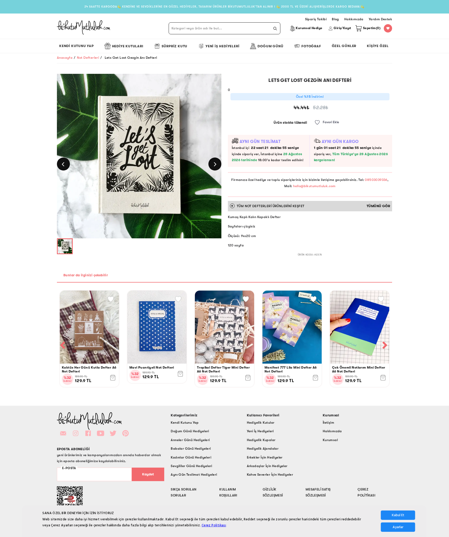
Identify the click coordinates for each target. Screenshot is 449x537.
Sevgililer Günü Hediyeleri (191, 466)
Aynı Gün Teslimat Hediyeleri (194, 474)
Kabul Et (398, 515)
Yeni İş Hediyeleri (222, 46)
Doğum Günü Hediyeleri (190, 431)
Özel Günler (344, 46)
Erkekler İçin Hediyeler (265, 457)
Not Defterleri (88, 58)
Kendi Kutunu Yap (76, 46)
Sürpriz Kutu (175, 46)
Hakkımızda (332, 431)
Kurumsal (330, 440)
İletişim (328, 422)
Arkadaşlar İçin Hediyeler (267, 466)
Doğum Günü (270, 46)
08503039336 (376, 180)
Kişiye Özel (378, 46)
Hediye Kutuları (127, 46)
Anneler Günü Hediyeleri (190, 440)
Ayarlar (398, 527)
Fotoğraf (311, 46)
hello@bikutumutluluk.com (314, 186)
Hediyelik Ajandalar (263, 448)
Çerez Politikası (214, 525)
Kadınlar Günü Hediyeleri (191, 457)
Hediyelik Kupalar (261, 440)
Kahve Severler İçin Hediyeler (270, 474)
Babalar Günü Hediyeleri (191, 448)
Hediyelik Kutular (261, 422)
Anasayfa (64, 58)
